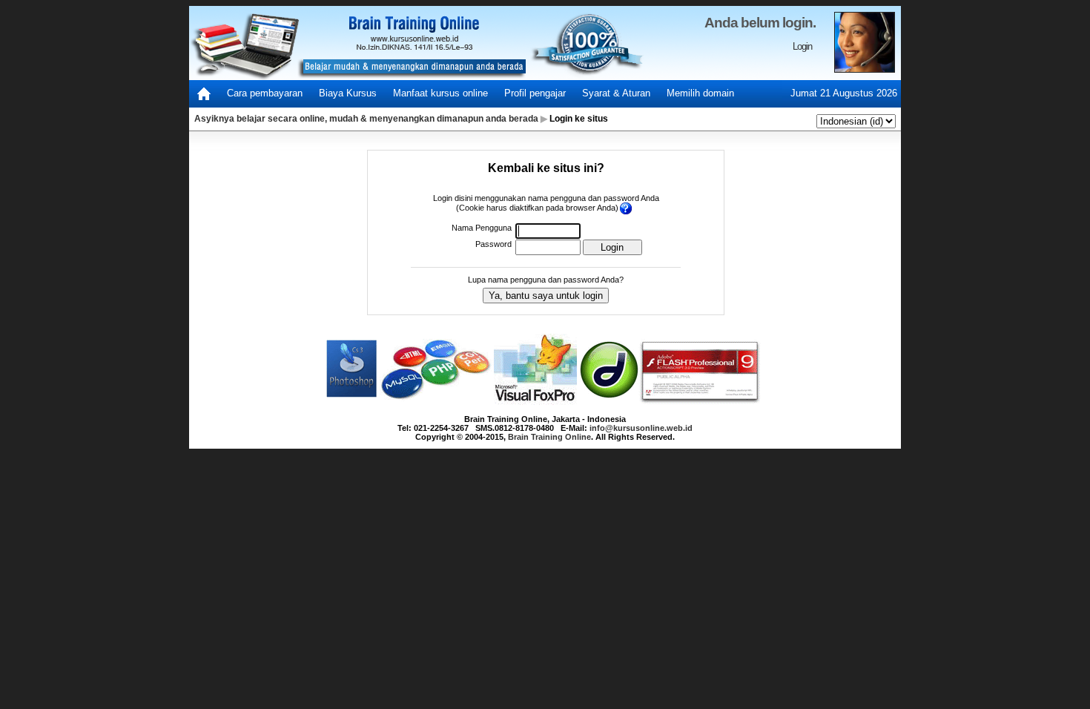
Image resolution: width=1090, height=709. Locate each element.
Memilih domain (700, 93)
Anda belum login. (760, 22)
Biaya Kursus (348, 93)
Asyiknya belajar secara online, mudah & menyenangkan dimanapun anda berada (366, 118)
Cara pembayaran (265, 93)
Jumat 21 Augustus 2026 (843, 93)
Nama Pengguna (482, 227)
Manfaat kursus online (440, 93)
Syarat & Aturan (616, 93)
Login (802, 46)
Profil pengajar (535, 93)
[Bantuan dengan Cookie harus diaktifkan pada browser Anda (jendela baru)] (626, 208)
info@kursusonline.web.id (641, 427)
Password (493, 244)
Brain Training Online (549, 436)
